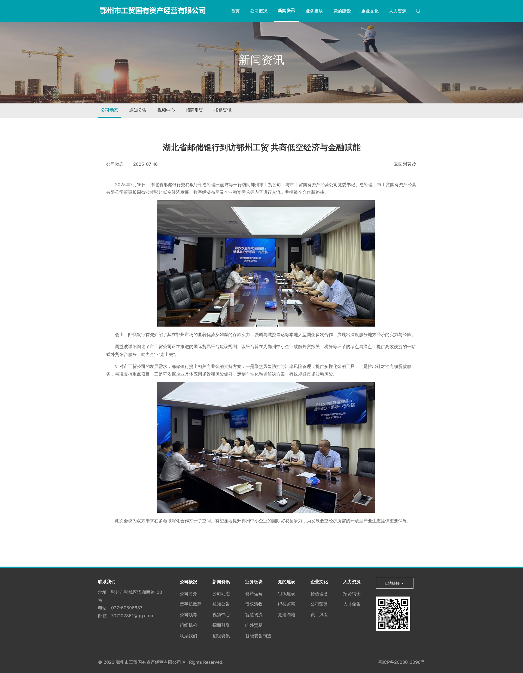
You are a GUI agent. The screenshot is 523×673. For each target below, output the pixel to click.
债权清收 (254, 604)
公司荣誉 (319, 604)
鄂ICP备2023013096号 (401, 662)
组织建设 (286, 593)
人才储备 (352, 604)
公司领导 (188, 614)
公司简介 (188, 593)
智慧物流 (254, 614)
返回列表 (402, 164)
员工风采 (319, 614)
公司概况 (258, 11)
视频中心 (166, 110)
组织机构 (188, 625)
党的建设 (342, 11)
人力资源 (397, 11)
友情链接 (392, 583)
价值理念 (319, 593)
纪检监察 (286, 604)
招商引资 (194, 110)
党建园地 (286, 614)
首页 (235, 11)
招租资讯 (223, 110)
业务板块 (314, 11)
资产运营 (254, 593)
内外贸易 (254, 625)
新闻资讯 (286, 10)
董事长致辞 (191, 604)
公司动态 (109, 110)
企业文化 (370, 11)
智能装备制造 (258, 635)
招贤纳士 (352, 593)
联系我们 (106, 581)
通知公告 (138, 110)
